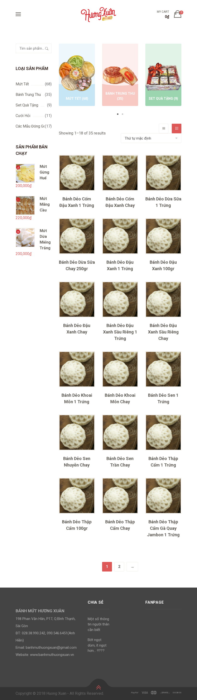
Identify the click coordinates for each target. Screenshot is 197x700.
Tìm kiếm (47, 48)
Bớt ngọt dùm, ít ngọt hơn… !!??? (97, 645)
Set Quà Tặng (27, 105)
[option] (76, 76)
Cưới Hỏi (23, 115)
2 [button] (122, 114)
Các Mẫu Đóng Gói (31, 126)
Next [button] (188, 80)
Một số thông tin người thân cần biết (98, 624)
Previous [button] (51, 80)
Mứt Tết (22, 84)
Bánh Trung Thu (28, 94)
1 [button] (117, 114)
